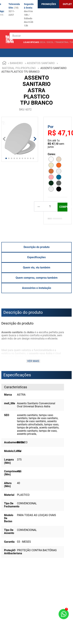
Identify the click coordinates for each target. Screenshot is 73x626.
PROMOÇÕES (48, 4)
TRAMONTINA (61, 42)
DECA (42, 42)
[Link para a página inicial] (4, 63)
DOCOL (50, 42)
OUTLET (67, 4)
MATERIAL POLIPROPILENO (19, 68)
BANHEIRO (16, 63)
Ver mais (33, 361)
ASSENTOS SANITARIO (41, 63)
